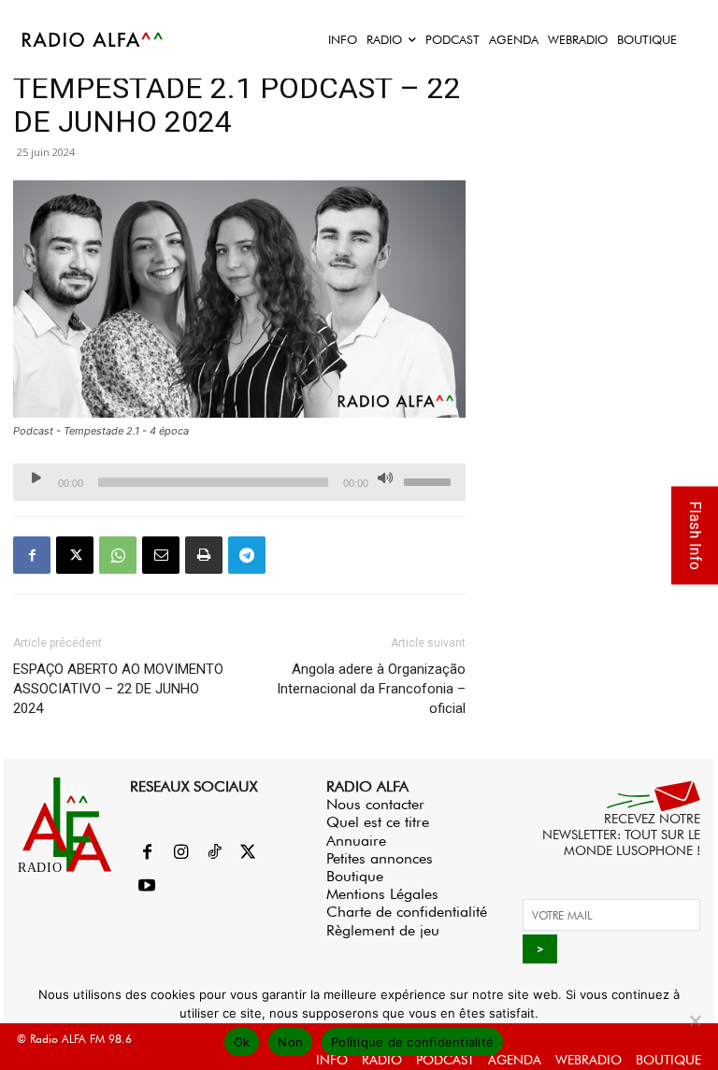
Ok (242, 1041)
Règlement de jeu (382, 930)
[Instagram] (180, 853)
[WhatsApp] (117, 555)
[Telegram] (247, 555)
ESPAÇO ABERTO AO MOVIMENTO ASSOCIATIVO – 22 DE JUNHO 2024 (118, 689)
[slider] (430, 480)
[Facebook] (31, 555)
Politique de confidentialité (412, 1041)
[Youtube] (147, 887)
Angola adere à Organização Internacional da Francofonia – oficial (371, 689)
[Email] (161, 555)
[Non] (694, 1020)
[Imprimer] (204, 555)
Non (290, 1041)
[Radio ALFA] (93, 39)
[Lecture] (36, 478)
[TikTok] (214, 853)
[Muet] (385, 478)
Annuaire (356, 840)
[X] (74, 555)
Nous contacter (375, 804)
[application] (239, 482)
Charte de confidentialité (406, 911)
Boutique (354, 876)
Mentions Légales (382, 894)
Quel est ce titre (377, 822)
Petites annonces (379, 858)
